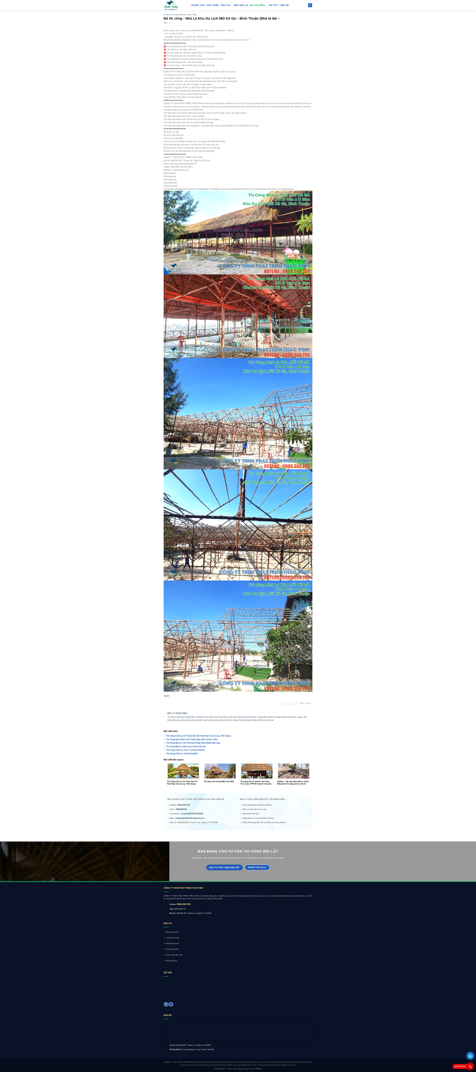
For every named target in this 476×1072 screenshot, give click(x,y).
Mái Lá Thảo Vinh (177, 713)
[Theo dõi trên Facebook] (166, 1004)
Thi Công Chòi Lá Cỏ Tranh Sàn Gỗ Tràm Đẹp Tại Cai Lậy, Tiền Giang (198, 736)
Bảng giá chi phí (172, 932)
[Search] (310, 5)
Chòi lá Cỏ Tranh (172, 938)
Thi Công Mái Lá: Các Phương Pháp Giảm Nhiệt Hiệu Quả (193, 743)
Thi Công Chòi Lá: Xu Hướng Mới (182, 753)
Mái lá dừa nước (172, 943)
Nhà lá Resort (171, 961)
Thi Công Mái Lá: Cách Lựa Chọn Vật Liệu (186, 746)
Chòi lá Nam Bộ (172, 949)
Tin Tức (273, 5)
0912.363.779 (179, 909)
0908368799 (181, 809)
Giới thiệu (212, 5)
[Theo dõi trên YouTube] (171, 1004)
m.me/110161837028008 (192, 814)
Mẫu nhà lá (241, 5)
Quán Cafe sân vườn (174, 955)
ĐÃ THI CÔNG (257, 5)
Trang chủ (198, 5)
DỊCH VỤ (225, 5)
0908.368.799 (183, 904)
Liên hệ (284, 5)
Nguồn (167, 696)
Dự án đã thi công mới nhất (175, 14)
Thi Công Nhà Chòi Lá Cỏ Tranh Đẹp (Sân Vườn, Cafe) (191, 739)
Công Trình (192, 14)
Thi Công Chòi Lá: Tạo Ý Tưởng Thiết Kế (185, 750)
